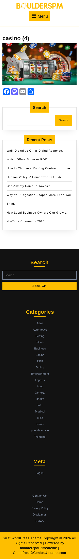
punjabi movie (40, 430)
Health (40, 399)
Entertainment (40, 373)
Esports (40, 380)
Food (40, 386)
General (40, 392)
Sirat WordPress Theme (22, 538)
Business (40, 348)
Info (39, 405)
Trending (40, 436)
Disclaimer (39, 514)
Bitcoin (40, 342)
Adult (40, 323)
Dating (40, 367)
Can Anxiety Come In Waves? (28, 186)
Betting (39, 336)
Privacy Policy (39, 508)
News (40, 424)
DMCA (39, 520)
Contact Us (39, 495)
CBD (40, 361)
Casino (39, 354)
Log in (40, 472)
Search (39, 107)
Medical (40, 411)
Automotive (40, 329)
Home (39, 502)
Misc (40, 417)
